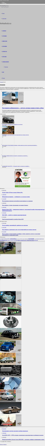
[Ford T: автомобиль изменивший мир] (10, 253)
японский (36, 240)
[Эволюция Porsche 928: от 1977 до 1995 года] (10, 413)
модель (37, 238)
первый (8, 240)
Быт (3, 72)
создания (17, 240)
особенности (3, 240)
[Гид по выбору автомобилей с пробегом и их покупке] (8, 123)
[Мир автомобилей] (4, 7)
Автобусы (4, 51)
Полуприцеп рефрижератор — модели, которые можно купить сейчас (23, 108)
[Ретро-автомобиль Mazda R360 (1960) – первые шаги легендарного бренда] (10, 389)
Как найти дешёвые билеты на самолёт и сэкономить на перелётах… (15, 155)
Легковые (4, 46)
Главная (1, 82)
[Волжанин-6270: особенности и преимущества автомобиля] (10, 315)
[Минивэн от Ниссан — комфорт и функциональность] (10, 364)
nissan (2, 238)
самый (14, 240)
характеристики (30, 240)
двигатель (26, 238)
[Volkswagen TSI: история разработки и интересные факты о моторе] (10, 302)
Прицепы (6, 66)
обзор (43, 238)
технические (23, 240)
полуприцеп (11, 240)
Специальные (5, 61)
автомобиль (13, 238)
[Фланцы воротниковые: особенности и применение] (10, 327)
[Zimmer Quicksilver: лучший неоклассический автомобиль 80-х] (10, 278)
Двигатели (4, 41)
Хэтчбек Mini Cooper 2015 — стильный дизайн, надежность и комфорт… (16, 166)
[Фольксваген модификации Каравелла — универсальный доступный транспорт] (10, 352)
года (21, 238)
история (31, 238)
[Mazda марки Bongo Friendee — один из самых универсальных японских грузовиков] (10, 401)
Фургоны (4, 56)
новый (40, 238)
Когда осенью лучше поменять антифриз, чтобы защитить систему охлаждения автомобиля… (19, 145)
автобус (8, 238)
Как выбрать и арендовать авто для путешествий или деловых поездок (15, 134)
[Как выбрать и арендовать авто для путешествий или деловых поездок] (8, 133)
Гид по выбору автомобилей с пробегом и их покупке (12, 124)
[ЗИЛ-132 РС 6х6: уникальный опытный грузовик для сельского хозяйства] (10, 376)
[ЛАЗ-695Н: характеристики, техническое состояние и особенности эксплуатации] (10, 266)
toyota (5, 238)
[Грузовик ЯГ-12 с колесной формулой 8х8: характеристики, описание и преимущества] (10, 290)
